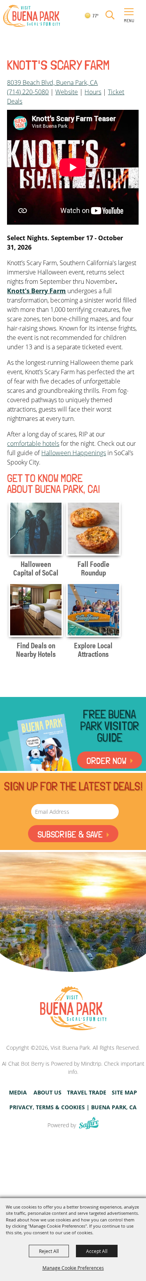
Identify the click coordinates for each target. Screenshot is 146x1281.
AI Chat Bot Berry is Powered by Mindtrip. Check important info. (73, 1067)
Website (66, 92)
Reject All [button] (49, 1251)
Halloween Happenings (73, 453)
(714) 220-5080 (28, 92)
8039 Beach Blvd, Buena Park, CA (52, 82)
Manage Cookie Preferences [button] (73, 1268)
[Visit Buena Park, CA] (73, 1008)
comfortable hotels (33, 443)
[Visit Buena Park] (31, 16)
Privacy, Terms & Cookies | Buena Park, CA (73, 1107)
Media (18, 1092)
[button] (110, 15)
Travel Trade (86, 1092)
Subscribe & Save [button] (70, 834)
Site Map (124, 1092)
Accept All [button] (96, 1251)
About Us (47, 1092)
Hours (92, 92)
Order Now (106, 760)
